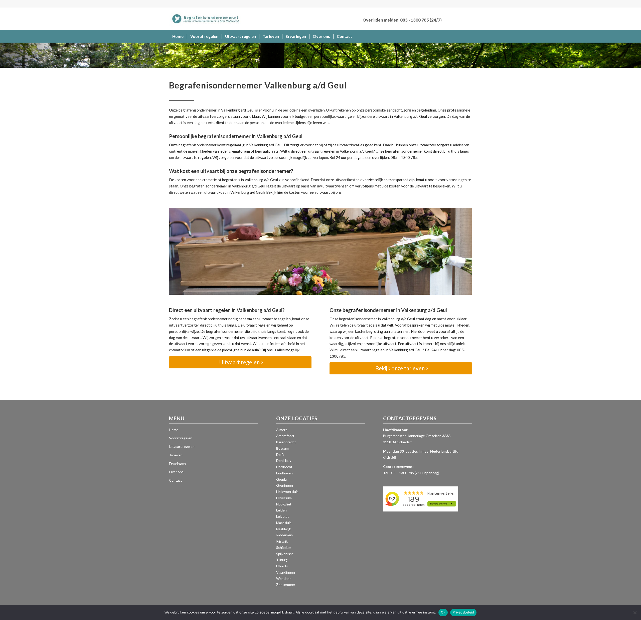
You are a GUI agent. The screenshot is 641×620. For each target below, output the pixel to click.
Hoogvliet (283, 504)
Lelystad (282, 516)
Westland (283, 578)
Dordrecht (284, 467)
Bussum (282, 448)
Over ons (176, 472)
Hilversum (284, 498)
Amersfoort (285, 436)
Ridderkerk (284, 535)
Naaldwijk (283, 529)
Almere (281, 430)
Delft (280, 454)
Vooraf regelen (180, 438)
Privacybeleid (463, 612)
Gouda (281, 479)
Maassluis (283, 523)
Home (173, 430)
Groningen (284, 485)
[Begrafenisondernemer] (206, 19)
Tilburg (281, 560)
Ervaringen (177, 463)
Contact (175, 480)
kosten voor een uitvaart (309, 192)
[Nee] (634, 612)
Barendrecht (286, 442)
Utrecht (282, 566)
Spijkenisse (285, 554)
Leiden (281, 510)
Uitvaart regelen (182, 446)
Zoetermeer (285, 584)
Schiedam (283, 547)
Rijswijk (282, 541)
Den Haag (283, 460)
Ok (443, 612)
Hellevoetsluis (287, 491)
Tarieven (176, 455)
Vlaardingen (285, 572)
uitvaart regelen (321, 151)
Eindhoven (284, 473)
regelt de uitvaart (280, 186)
